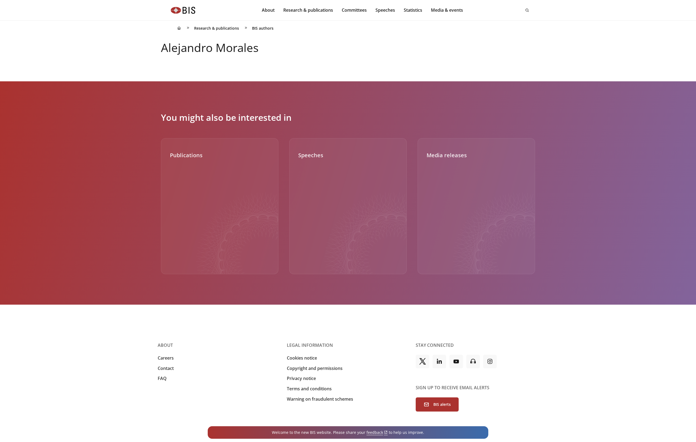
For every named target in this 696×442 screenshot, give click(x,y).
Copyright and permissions (315, 368)
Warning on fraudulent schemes (320, 399)
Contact (166, 368)
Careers (166, 358)
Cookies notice (302, 358)
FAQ (162, 378)
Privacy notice (301, 378)
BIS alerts (442, 404)
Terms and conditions (309, 389)
